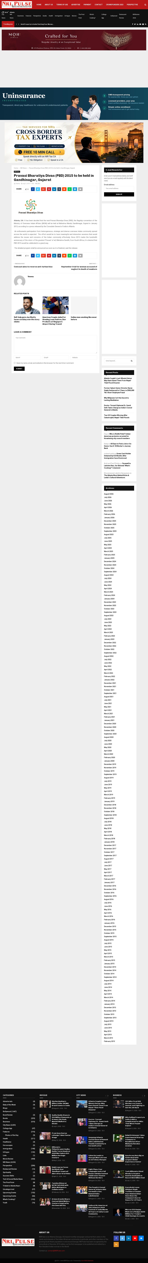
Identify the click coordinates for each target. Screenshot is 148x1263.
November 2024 (110, 565)
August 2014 (108, 980)
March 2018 (108, 835)
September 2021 (110, 693)
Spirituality (7, 1172)
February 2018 (109, 839)
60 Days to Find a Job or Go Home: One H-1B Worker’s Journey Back (117, 446)
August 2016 (108, 899)
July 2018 (107, 822)
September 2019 (110, 774)
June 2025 (108, 541)
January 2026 (109, 518)
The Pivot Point (81, 16)
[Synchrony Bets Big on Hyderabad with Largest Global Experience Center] (118, 1158)
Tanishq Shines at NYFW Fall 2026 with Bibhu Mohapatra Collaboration (60, 1186)
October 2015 (109, 933)
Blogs (5, 1108)
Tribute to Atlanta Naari (11, 1186)
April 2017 (108, 872)
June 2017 (108, 866)
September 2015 (110, 936)
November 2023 (110, 605)
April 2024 (108, 588)
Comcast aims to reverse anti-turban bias (33, 267)
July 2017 (107, 862)
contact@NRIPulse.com (56, 1251)
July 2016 (107, 903)
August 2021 (108, 697)
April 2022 (108, 670)
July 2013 (107, 1024)
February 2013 (109, 1041)
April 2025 (108, 548)
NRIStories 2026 (136, 16)
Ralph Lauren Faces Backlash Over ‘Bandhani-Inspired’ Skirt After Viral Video (61, 1170)
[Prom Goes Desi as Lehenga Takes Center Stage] (45, 1135)
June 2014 (108, 987)
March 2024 (108, 592)
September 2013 (110, 1018)
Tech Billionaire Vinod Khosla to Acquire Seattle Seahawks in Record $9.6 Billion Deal (135, 1174)
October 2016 (109, 893)
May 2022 (107, 666)
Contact (99, 5)
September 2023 (110, 612)
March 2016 (108, 916)
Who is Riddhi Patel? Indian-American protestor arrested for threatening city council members (117, 436)
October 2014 (109, 974)
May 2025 (107, 545)
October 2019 (109, 771)
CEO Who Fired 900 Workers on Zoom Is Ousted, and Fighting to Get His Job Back (135, 1104)
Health (51, 16)
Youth (5, 1203)
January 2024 (109, 599)
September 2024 (110, 572)
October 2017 (109, 852)
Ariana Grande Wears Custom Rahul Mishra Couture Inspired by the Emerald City (61, 1202)
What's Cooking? (9, 1199)
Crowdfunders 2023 (114, 5)
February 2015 (109, 960)
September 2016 (110, 896)
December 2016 (110, 886)
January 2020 (109, 761)
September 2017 (110, 855)
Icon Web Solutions (87, 1260)
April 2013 (108, 1035)
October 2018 (109, 811)
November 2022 (110, 646)
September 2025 (110, 531)
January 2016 (109, 923)
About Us (49, 5)
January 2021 (109, 720)
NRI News (11, 16)
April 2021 (108, 710)
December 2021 (110, 683)
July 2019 (107, 781)
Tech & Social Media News (13, 1179)
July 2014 (107, 984)
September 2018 (110, 815)
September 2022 (110, 653)
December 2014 (110, 967)
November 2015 (110, 930)
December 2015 (110, 926)
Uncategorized (8, 1189)
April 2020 (108, 751)
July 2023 (107, 619)
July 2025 (107, 538)
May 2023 (107, 626)
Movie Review (8, 1159)
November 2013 (110, 1011)
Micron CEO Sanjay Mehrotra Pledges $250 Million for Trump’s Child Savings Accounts (135, 1213)
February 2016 (109, 920)
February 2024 (109, 595)
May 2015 (107, 950)
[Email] (143, 24)
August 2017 (108, 859)
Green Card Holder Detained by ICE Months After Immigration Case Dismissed (117, 456)
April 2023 (108, 629)
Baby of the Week (9, 1105)
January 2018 (109, 842)
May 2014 (107, 991)
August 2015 (108, 940)
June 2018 (108, 825)
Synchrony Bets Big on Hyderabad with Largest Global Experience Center (134, 1159)
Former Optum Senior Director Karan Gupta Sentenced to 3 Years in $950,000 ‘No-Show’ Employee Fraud (119, 390)
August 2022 (108, 656)
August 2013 (108, 1021)
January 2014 (109, 1004)
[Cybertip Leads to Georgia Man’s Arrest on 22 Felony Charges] (81, 1158)
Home (39, 5)
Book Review (7, 1115)
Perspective (132, 5)
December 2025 (110, 521)
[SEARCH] (131, 361)
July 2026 (107, 497)
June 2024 (108, 582)
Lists (4, 1155)
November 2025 (110, 524)
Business (21, 16)
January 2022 (109, 680)
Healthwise (7, 1142)
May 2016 (107, 909)
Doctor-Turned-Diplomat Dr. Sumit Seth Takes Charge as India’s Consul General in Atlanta (118, 407)
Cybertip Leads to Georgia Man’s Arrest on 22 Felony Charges (97, 1158)
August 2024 (108, 575)
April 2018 (108, 832)
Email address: (109, 185)
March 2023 (108, 632)
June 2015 (108, 947)
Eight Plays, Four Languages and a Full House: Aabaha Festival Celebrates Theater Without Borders (98, 1173)
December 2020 (110, 724)
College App (104, 16)
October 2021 (109, 690)
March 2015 (108, 957)
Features (28, 16)
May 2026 (107, 504)
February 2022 (109, 676)
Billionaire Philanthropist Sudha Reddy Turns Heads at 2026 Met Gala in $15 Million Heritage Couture (61, 1152)
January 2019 (109, 801)
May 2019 (107, 788)
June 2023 (108, 622)
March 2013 (108, 1038)
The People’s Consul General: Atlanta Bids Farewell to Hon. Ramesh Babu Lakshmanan (97, 1191)
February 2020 (109, 757)
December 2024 (110, 561)
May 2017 (107, 869)
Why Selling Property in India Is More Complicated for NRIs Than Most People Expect (135, 1121)
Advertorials (7, 1101)
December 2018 (110, 805)
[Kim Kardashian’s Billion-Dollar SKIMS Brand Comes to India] (45, 1104)
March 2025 (108, 551)
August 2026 (108, 494)
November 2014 (110, 970)
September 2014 (110, 977)
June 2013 (108, 1028)
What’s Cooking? (92, 16)
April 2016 (108, 913)
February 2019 (109, 798)
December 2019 (110, 764)
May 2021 (107, 707)
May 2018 (107, 828)
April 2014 (108, 994)
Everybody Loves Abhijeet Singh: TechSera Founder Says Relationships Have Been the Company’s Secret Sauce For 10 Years (133, 1193)
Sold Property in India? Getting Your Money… (37, 24)
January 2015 (109, 964)
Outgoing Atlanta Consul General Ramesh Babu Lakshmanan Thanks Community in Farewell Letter (98, 1141)
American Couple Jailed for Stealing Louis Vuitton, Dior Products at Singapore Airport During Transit (54, 320)
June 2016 (108, 906)
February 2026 (109, 514)
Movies (74, 16)
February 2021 (109, 717)
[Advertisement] (74, 69)
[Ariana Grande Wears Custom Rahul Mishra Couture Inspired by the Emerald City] (45, 1201)
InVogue (67, 16)
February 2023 (109, 636)
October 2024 (109, 568)
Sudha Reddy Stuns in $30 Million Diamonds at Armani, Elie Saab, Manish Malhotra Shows (61, 1119)
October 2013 (109, 1014)
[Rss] (145, 24)
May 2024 (107, 585)
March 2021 (108, 714)
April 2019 (108, 791)
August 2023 (108, 615)
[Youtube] (140, 24)
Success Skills (8, 1176)
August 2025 (108, 534)
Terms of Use (62, 5)
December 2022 (110, 643)
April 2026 (108, 507)
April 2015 (108, 953)
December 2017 (110, 845)
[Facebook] (132, 24)
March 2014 (108, 997)
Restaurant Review (122, 16)
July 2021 (107, 700)
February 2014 (109, 1001)
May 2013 (107, 1031)
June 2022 (108, 663)
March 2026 (108, 511)
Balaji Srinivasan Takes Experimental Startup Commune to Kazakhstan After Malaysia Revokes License (135, 1140)
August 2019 (108, 778)
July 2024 (107, 578)
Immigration (59, 16)
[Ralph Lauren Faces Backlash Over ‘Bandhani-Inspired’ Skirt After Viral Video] (45, 1170)
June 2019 (108, 784)
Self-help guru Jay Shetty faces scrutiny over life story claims (26, 319)
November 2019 (110, 768)
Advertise (75, 5)
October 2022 (109, 649)
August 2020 (108, 737)
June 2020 (108, 744)
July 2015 (107, 943)
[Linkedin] (137, 24)
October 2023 (109, 609)
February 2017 (109, 879)
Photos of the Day (11, 1135)
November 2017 (110, 849)
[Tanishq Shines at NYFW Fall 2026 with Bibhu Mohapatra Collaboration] (45, 1185)
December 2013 (110, 1007)
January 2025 (109, 558)
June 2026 (108, 501)
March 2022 (108, 673)
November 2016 (110, 889)
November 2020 (110, 727)
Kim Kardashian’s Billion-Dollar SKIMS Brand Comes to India (61, 1103)
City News (3, 16)
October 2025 (109, 528)
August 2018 (108, 818)
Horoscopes (7, 1145)
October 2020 (109, 730)
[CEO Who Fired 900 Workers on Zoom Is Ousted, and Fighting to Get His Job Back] (118, 1104)
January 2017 (109, 882)
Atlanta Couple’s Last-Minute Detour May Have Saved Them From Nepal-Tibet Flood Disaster (118, 380)
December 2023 (110, 602)
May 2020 (107, 747)
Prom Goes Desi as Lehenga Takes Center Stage (61, 1135)
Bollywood (114, 16)
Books (45, 16)
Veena (18, 183)
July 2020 (107, 740)
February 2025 (109, 555)
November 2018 (110, 808)
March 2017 (108, 876)
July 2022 (107, 659)
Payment (87, 5)
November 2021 (110, 686)
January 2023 (109, 639)
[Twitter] (135, 24)
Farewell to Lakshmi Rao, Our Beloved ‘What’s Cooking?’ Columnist (117, 465)
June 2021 (108, 703)
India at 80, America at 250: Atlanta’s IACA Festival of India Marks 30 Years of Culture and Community (98, 1209)
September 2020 (110, 734)
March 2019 (108, 795)
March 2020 (108, 754)
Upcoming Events (9, 1193)
